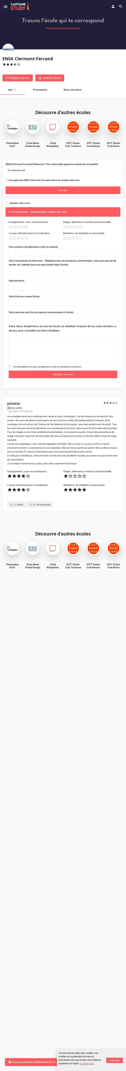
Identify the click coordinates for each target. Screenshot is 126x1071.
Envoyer (63, 190)
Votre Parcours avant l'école (24, 296)
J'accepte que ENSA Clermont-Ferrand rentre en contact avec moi (44, 180)
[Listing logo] (8, 49)
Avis (12, 89)
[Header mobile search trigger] (120, 6)
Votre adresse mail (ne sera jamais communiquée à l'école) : (41, 312)
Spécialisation (16, 280)
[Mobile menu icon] (5, 6)
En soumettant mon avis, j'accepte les (48, 367)
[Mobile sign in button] (113, 6)
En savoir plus (87, 1063)
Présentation (40, 89)
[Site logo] (21, 6)
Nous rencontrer (73, 89)
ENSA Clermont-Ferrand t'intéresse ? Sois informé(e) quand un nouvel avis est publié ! (52, 164)
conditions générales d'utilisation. (66, 367)
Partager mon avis (63, 374)
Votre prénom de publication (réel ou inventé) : (34, 247)
